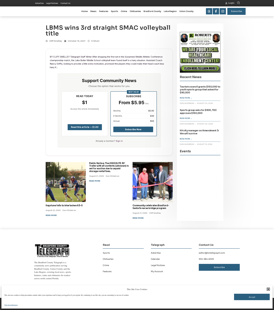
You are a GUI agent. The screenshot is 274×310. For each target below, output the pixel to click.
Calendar (155, 259)
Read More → (186, 98)
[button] (268, 289)
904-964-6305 (206, 259)
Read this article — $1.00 (84, 127)
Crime (124, 11)
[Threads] (209, 11)
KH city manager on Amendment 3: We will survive (199, 132)
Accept (252, 296)
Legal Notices (158, 265)
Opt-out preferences (11, 305)
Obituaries (135, 11)
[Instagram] (223, 11)
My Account (157, 271)
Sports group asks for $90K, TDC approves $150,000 (198, 112)
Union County (186, 11)
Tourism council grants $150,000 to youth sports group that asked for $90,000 (200, 89)
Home (84, 11)
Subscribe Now (133, 129)
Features (103, 11)
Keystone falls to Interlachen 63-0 (64, 205)
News (93, 11)
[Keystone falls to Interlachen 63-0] (66, 182)
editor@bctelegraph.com (212, 253)
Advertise (156, 253)
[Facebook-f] (216, 11)
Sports (114, 11)
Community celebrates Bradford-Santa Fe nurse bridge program (151, 207)
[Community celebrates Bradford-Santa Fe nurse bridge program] (153, 182)
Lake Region (170, 11)
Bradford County (152, 11)
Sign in (119, 141)
